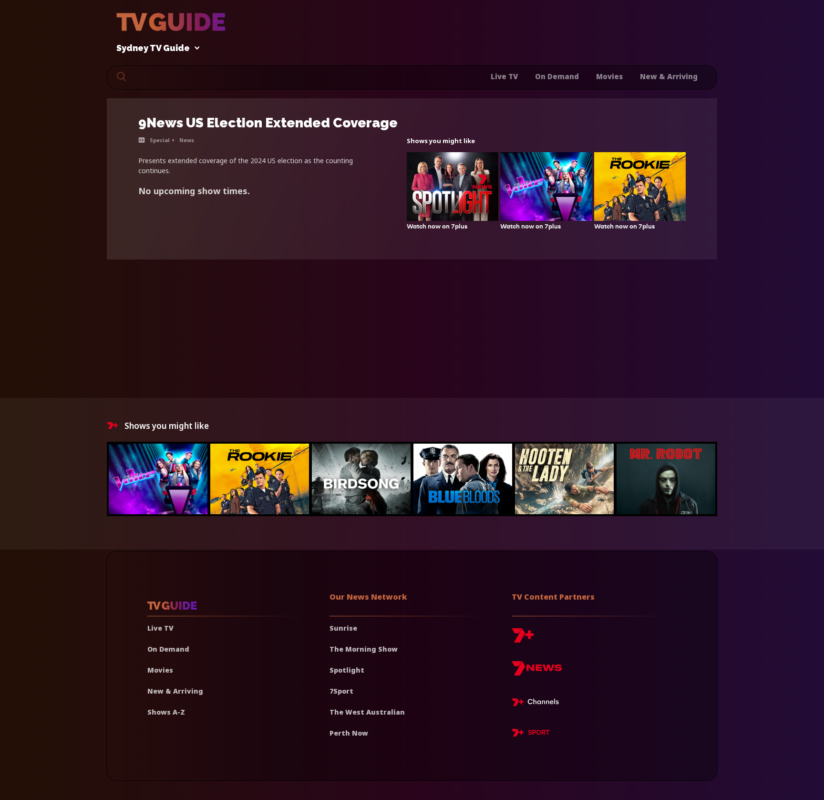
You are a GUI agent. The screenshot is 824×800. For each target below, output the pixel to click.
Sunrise (343, 628)
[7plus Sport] (531, 734)
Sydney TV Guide (153, 48)
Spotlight (347, 670)
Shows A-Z (166, 712)
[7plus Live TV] (538, 703)
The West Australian (367, 712)
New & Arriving (669, 76)
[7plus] (523, 639)
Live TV (504, 76)
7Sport (341, 691)
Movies (609, 76)
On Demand (557, 76)
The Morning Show (364, 649)
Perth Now (349, 733)
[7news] (537, 672)
